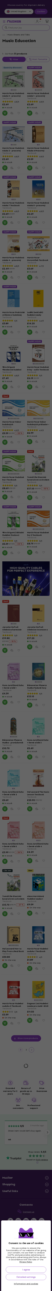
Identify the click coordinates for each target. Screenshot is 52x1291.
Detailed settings (26, 1277)
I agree (26, 1269)
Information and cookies (26, 1283)
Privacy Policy (25, 1261)
